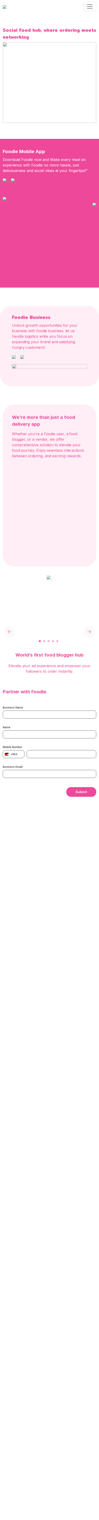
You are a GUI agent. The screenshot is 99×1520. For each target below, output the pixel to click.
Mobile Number (12, 747)
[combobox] (13, 754)
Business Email (13, 767)
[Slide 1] (34, 633)
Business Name (13, 707)
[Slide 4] (47, 633)
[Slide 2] (38, 633)
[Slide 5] (51, 633)
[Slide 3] (42, 633)
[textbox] (13, 754)
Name (6, 727)
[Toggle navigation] (89, 6)
